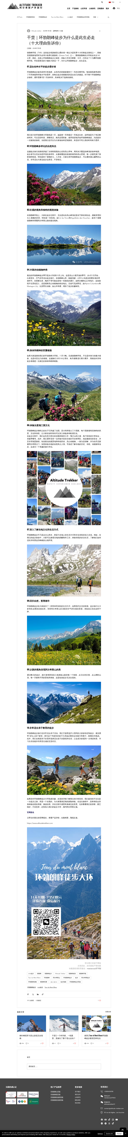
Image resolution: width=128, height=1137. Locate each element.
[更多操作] (100, 31)
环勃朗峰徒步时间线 (83, 17)
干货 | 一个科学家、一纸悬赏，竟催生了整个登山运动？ (63, 1036)
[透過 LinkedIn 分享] (38, 994)
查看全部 (108, 1012)
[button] (108, 17)
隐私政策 (77, 1100)
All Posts (19, 17)
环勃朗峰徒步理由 (75, 982)
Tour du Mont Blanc (57, 17)
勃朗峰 (39, 973)
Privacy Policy (70, 1134)
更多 (94, 17)
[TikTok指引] (109, 1119)
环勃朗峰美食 (30, 17)
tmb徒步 (70, 17)
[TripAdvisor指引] (105, 1119)
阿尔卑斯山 (56, 978)
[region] (119, 1127)
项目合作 (77, 1094)
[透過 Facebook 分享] (28, 994)
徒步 (76, 978)
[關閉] (125, 1133)
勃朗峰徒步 (48, 973)
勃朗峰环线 (82, 973)
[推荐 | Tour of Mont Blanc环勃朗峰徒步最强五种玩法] (96, 1024)
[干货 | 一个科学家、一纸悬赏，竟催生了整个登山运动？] (64, 1024)
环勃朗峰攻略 (32, 982)
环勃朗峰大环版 (55, 1092)
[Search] (102, 2)
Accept (119, 1134)
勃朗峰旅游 (72, 973)
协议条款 (77, 1103)
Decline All (109, 1134)
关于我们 (77, 1092)
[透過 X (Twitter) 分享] (33, 994)
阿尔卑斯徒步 (85, 978)
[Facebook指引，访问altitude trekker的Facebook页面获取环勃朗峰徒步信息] (102, 1119)
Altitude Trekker (60, 973)
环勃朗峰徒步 (43, 17)
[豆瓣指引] (109, 1123)
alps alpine (53, 982)
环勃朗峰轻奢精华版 (57, 1097)
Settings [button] (100, 1134)
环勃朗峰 (47, 978)
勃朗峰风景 (43, 982)
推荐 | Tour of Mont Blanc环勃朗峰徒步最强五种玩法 (96, 1036)
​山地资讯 (77, 1097)
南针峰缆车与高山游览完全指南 (31, 1036)
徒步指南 (63, 982)
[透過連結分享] (43, 994)
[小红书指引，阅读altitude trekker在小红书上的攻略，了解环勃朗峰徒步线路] (102, 1123)
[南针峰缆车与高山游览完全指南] (31, 1024)
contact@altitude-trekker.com (114, 1108)
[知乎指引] (105, 1123)
